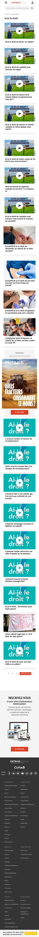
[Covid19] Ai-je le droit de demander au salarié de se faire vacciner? (19, 248)
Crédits (22, 917)
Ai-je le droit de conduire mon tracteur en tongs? (18, 68)
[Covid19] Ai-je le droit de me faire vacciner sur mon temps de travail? (20, 283)
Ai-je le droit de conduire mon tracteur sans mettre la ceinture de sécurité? (19, 218)
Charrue (6, 854)
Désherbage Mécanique (11, 804)
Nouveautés (8, 782)
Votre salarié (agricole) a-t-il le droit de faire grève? (18, 635)
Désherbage (23, 823)
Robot (6, 830)
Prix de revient (24, 858)
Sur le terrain (8, 908)
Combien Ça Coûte (26, 854)
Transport (7, 834)
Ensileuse (7, 819)
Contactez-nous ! (25, 904)
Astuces (6, 915)
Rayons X (7, 847)
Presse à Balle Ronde (10, 873)
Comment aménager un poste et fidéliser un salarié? (19, 525)
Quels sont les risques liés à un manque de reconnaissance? (18, 467)
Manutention (8, 812)
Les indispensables (9, 923)
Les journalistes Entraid (11, 926)
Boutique (23, 900)
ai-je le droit (15, 14)
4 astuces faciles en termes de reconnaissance (18, 440)
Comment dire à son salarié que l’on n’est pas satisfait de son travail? (19, 496)
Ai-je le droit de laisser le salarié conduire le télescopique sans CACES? (19, 126)
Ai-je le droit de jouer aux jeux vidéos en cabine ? (18, 663)
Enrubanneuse (8, 850)
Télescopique (24, 789)
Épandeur (7, 823)
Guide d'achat (25, 847)
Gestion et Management (11, 904)
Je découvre (19, 412)
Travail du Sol (8, 800)
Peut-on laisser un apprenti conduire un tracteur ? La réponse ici (19, 188)
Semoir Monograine (10, 797)
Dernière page (25, 673)
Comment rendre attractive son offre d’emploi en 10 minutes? (18, 552)
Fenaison (7, 827)
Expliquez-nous (30, 933)
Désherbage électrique (10, 785)
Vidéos (6, 911)
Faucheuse (7, 888)
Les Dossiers (7, 919)
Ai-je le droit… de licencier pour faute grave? (18, 607)
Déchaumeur (8, 892)
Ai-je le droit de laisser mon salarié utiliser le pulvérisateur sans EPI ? (18, 97)
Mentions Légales (25, 908)
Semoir (6, 793)
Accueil (6, 14)
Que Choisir (23, 850)
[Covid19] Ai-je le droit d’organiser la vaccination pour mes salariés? (20, 311)
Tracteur (6, 789)
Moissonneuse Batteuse (11, 815)
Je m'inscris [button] (19, 749)
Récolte (6, 838)
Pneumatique (8, 842)
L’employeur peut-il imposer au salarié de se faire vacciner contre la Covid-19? (20, 340)
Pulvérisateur (8, 808)
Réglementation (9, 900)
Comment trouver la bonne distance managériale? (16, 580)
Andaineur (7, 884)
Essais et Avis (25, 782)
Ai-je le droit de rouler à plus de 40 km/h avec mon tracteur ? (20, 160)
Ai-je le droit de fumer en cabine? (19, 42)
